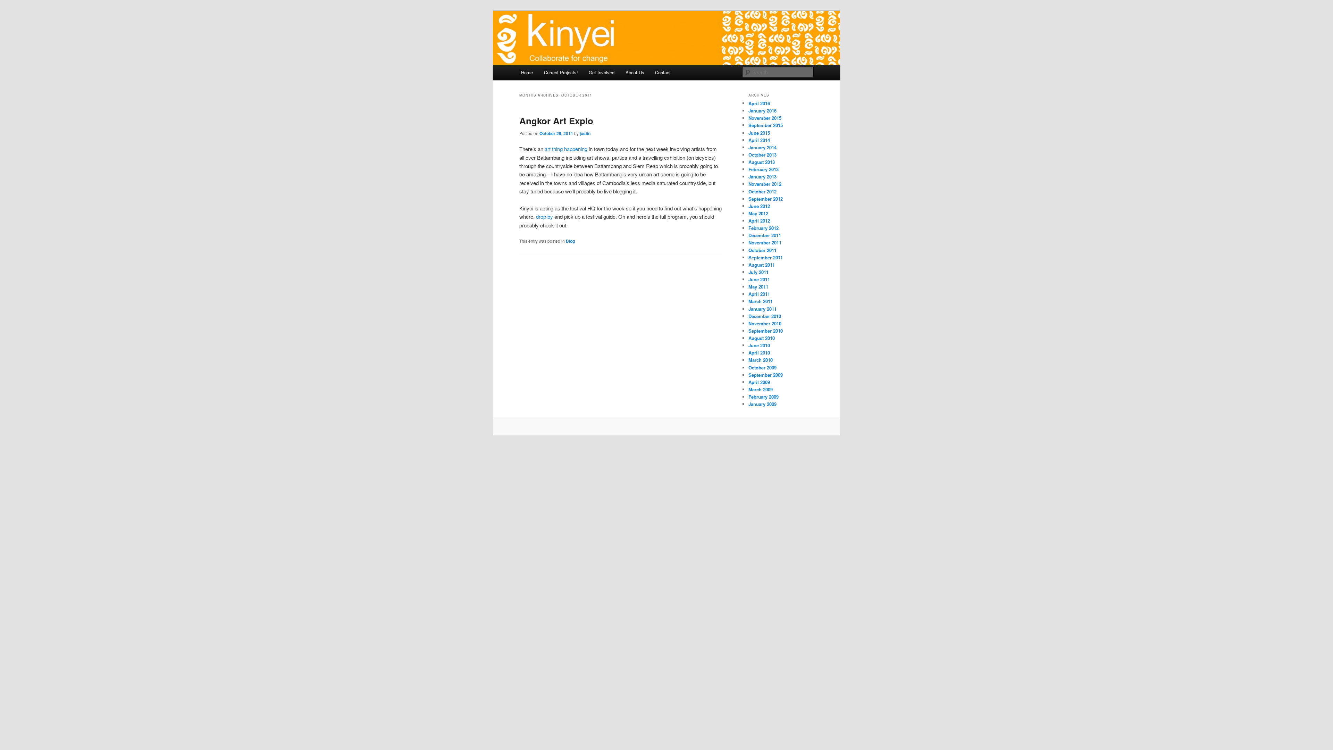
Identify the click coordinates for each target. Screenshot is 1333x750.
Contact (663, 72)
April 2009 (759, 382)
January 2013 (762, 176)
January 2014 (762, 147)
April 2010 (759, 352)
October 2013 (762, 154)
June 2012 (759, 206)
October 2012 (762, 191)
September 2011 (765, 257)
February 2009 (763, 396)
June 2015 (759, 133)
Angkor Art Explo (556, 120)
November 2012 (764, 184)
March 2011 (760, 301)
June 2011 (759, 279)
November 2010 (764, 323)
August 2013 (761, 162)
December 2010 (764, 316)
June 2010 (759, 345)
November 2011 (764, 242)
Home (527, 72)
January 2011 (762, 309)
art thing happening (566, 148)
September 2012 (765, 198)
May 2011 (758, 286)
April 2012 (759, 220)
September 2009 (765, 375)
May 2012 (758, 213)
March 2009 (760, 389)
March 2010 (760, 360)
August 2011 (761, 264)
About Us (635, 72)
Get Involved (601, 72)
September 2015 (765, 125)
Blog (570, 241)
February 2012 (763, 228)
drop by (544, 216)
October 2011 (762, 250)
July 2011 (758, 272)
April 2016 (759, 103)
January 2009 (762, 404)
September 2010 (765, 330)
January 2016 (762, 110)
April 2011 (759, 294)
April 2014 (759, 140)
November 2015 (764, 118)
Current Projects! (561, 72)
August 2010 (761, 338)
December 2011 (764, 235)
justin (585, 133)
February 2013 (763, 169)
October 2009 (762, 367)
